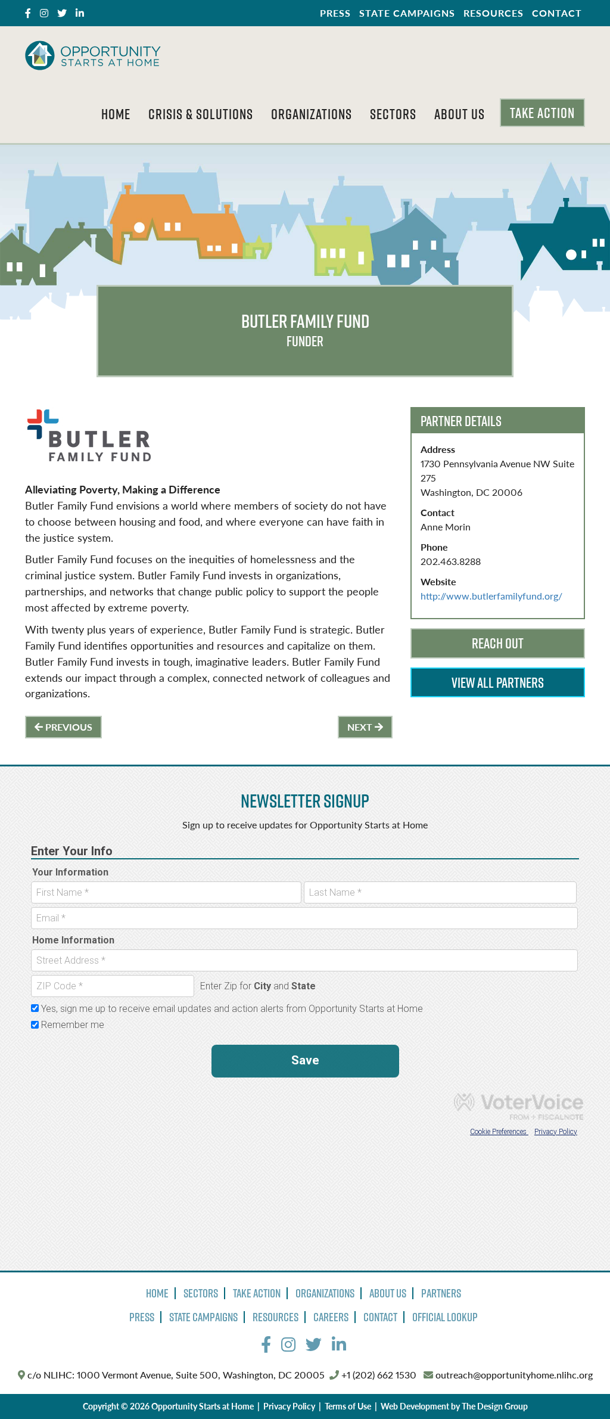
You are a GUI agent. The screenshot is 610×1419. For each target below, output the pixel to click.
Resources (493, 13)
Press (335, 13)
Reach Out (498, 643)
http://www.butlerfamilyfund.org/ (491, 596)
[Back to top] (576, 1385)
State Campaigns (407, 13)
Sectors (393, 114)
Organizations (311, 114)
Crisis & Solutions (200, 114)
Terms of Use (348, 1406)
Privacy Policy (289, 1406)
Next (361, 727)
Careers (330, 1317)
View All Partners (498, 682)
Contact (557, 13)
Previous (67, 727)
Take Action (542, 113)
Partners (441, 1293)
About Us (459, 114)
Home (115, 114)
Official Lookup (445, 1317)
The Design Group (495, 1406)
